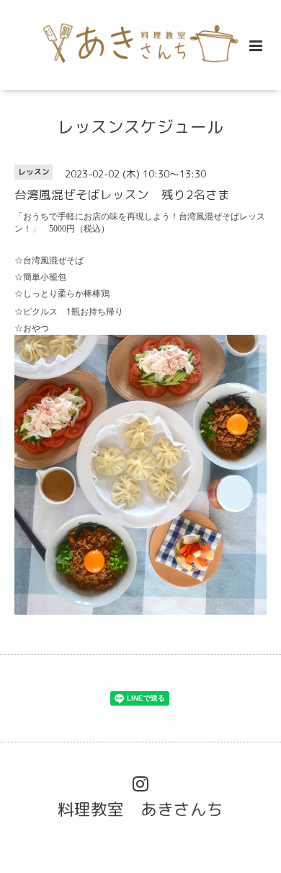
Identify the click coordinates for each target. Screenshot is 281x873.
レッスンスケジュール (140, 126)
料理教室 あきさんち (140, 809)
